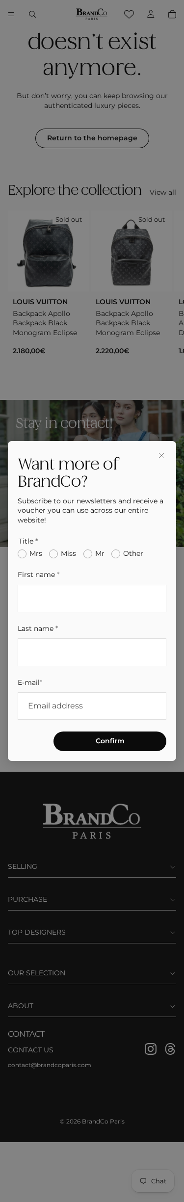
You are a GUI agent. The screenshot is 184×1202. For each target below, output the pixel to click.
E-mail (30, 682)
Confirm (110, 740)
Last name (38, 628)
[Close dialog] (161, 456)
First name (38, 574)
